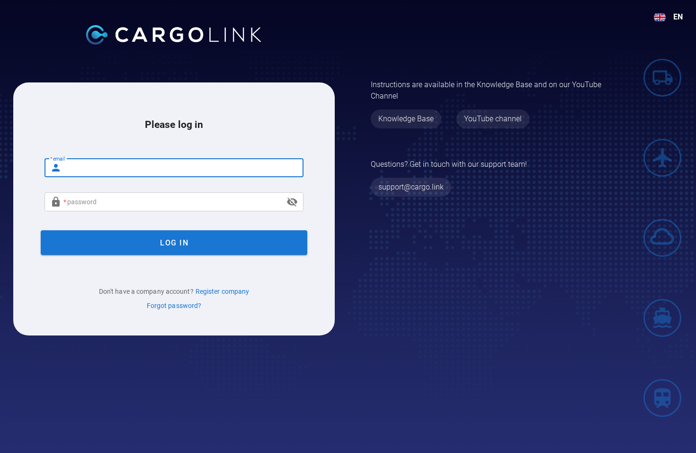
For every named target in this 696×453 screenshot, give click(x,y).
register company (223, 291)
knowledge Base (406, 118)
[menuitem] (668, 17)
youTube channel (493, 118)
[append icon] (292, 202)
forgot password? (174, 305)
